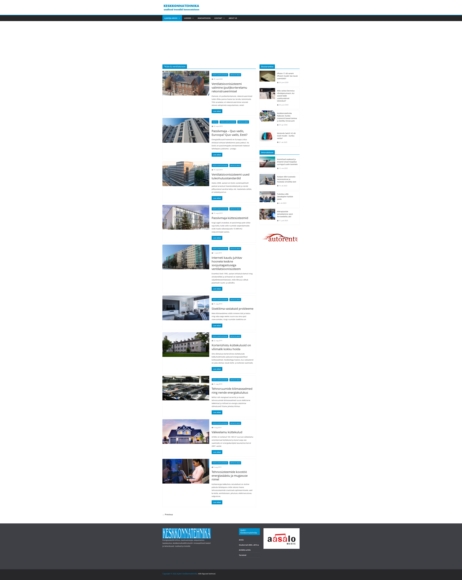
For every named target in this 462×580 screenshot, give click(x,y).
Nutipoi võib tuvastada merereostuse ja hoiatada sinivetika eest (286, 179)
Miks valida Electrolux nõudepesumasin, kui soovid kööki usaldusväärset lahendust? (286, 96)
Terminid (242, 555)
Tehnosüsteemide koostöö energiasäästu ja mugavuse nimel (230, 475)
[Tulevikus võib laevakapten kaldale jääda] (267, 199)
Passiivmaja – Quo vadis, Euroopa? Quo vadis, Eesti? (229, 133)
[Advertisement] (231, 46)
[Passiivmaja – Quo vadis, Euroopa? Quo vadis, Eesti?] (185, 130)
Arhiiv (241, 540)
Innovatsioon (204, 18)
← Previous (167, 514)
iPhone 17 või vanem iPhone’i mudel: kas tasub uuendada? (287, 76)
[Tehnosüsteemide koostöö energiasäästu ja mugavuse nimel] (185, 471)
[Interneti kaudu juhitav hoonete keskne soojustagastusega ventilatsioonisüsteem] (185, 257)
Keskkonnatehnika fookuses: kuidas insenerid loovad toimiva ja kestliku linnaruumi (287, 117)
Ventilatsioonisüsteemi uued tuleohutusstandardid (230, 176)
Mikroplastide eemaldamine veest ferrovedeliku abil (285, 214)
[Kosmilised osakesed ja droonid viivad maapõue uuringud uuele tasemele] (267, 165)
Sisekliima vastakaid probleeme (232, 309)
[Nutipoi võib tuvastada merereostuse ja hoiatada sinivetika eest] (267, 182)
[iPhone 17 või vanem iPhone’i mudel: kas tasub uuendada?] (267, 79)
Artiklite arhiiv (235, 75)
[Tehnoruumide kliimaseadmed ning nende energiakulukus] (185, 388)
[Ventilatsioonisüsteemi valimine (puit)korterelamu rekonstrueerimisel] (185, 83)
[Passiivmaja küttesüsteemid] (185, 217)
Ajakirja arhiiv (170, 18)
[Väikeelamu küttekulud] (185, 431)
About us (233, 18)
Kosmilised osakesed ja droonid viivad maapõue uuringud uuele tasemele (287, 161)
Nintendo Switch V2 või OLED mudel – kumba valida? (286, 135)
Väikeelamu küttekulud (227, 432)
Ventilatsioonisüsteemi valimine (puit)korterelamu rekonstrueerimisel (229, 87)
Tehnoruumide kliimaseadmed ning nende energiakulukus (232, 390)
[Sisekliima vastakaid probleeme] (185, 308)
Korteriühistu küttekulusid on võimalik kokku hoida (231, 347)
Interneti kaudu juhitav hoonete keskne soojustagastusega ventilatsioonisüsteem (227, 263)
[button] (178, 18)
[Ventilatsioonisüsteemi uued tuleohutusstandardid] (185, 173)
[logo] (186, 530)
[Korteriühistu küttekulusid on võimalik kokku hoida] (185, 344)
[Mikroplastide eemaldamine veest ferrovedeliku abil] (267, 217)
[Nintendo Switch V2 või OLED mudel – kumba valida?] (267, 139)
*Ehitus (215, 122)
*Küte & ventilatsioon (220, 75)
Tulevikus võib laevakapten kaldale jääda (285, 196)
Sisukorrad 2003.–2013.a (249, 545)
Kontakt (218, 18)
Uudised (187, 18)
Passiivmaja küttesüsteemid (230, 218)
